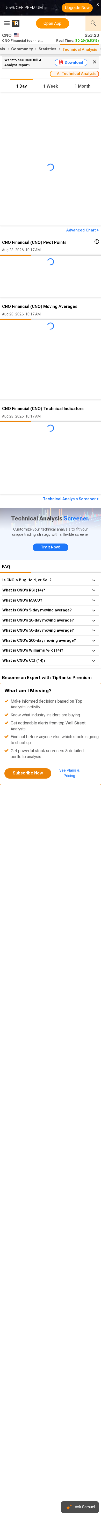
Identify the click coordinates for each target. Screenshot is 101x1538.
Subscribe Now (28, 773)
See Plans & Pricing (69, 773)
